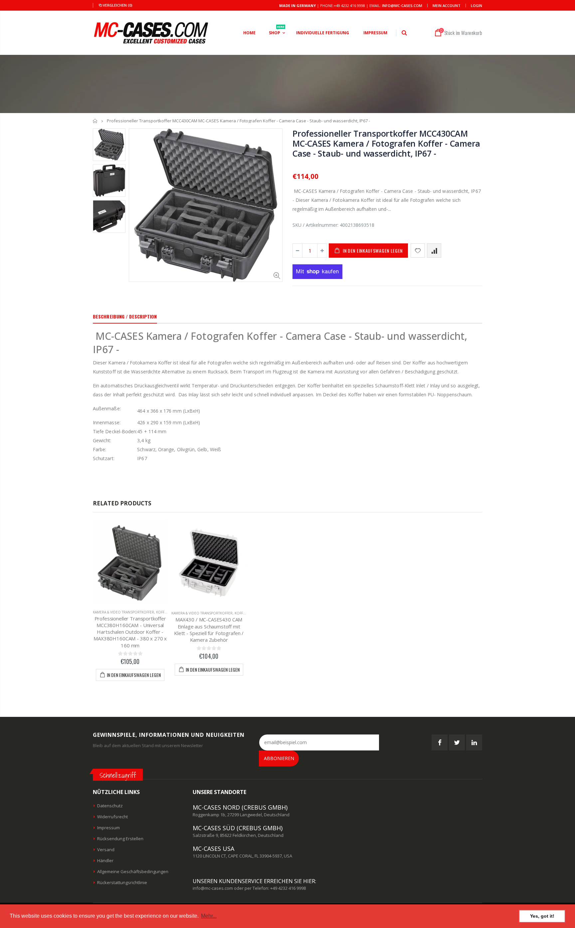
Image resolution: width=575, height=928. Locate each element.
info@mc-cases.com (402, 5)
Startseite (95, 121)
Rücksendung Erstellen (120, 839)
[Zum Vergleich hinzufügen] (434, 250)
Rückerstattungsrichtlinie (122, 882)
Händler (105, 860)
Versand (105, 850)
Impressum (108, 828)
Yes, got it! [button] (542, 916)
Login (476, 5)
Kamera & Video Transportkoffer (123, 612)
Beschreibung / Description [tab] (125, 316)
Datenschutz (110, 806)
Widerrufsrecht (112, 817)
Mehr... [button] (209, 916)
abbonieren (279, 758)
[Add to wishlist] (418, 250)
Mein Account (447, 5)
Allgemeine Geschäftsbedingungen (132, 871)
